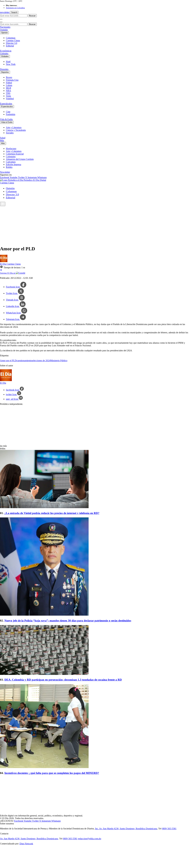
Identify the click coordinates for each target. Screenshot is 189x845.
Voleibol (10, 98)
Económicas (5, 51)
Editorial (10, 46)
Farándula (10, 114)
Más (2, 140)
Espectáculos (6, 103)
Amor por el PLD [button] (8, 360)
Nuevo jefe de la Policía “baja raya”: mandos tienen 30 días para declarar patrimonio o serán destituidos (67, 620)
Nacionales (5, 27)
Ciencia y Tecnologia (16, 130)
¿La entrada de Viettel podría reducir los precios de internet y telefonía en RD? (51, 513)
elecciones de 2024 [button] (41, 360)
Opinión (4, 29)
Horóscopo (11, 148)
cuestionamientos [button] (24, 360)
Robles (9, 167)
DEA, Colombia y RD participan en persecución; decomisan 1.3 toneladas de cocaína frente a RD (63, 679)
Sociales (10, 132)
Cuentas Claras (13, 40)
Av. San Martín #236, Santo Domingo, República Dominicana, (29, 838)
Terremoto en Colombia (15, 8)
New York (11, 64)
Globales (4, 53)
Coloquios (11, 156)
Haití (8, 61)
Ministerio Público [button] (58, 360)
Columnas (10, 38)
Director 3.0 (11, 43)
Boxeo (9, 77)
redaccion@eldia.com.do (89, 838)
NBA (8, 90)
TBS (8, 93)
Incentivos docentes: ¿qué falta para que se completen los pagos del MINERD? (51, 773)
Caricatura (11, 162)
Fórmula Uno (12, 80)
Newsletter (5, 172)
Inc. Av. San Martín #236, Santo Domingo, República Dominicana (126, 828)
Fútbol (9, 82)
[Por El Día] (3, 261)
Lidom (9, 85)
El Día (3, 264)
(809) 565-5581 (169, 828)
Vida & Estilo (6, 119)
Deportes (4, 69)
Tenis (8, 96)
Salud (2, 138)
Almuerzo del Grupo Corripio (20, 159)
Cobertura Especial (15, 154)
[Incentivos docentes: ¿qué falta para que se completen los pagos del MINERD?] (94, 726)
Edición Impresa (13, 164)
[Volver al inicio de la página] (2, 204)
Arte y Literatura (13, 127)
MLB (8, 88)
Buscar (32, 15)
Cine (8, 111)
